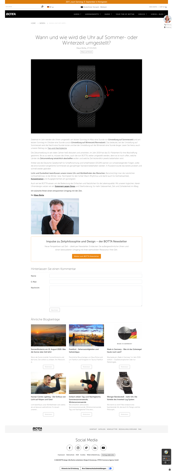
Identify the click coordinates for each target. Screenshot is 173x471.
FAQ (139, 429)
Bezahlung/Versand (128, 429)
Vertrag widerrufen (108, 455)
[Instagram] (78, 448)
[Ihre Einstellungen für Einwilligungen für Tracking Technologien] (169, 469)
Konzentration (37, 179)
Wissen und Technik (86, 52)
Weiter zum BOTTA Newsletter (86, 256)
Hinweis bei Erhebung (70, 468)
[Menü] (170, 450)
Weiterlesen (48, 367)
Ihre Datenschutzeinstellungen (94, 468)
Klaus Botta (39, 195)
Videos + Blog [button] (157, 14)
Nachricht (35, 288)
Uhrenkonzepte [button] (92, 14)
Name (33, 276)
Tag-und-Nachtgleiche (57, 148)
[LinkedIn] (95, 448)
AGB (77, 455)
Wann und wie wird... (57, 23)
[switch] (166, 462)
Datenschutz (70, 455)
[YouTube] (103, 448)
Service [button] (142, 14)
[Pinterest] (86, 448)
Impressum (61, 455)
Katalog (102, 429)
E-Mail (33, 282)
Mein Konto (153, 7)
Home (33, 23)
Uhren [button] (77, 14)
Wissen (42, 23)
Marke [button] (108, 14)
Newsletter (112, 429)
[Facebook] (70, 448)
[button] (50, 7)
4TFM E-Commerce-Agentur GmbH (108, 460)
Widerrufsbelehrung (93, 455)
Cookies (82, 455)
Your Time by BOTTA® (125, 14)
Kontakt (93, 429)
